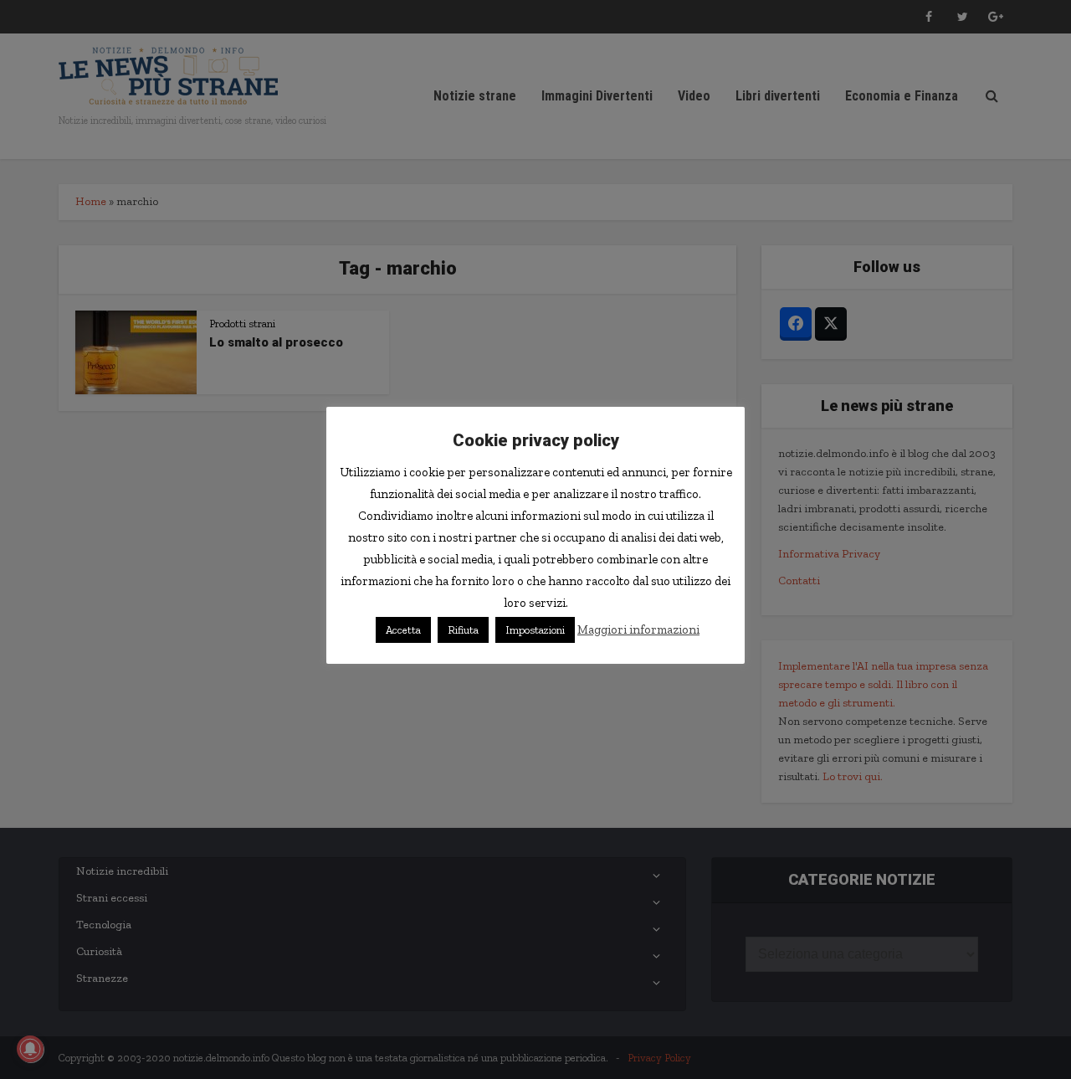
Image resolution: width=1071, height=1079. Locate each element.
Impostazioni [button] (535, 630)
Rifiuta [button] (463, 630)
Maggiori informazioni (638, 629)
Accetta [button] (403, 630)
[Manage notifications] (30, 1048)
